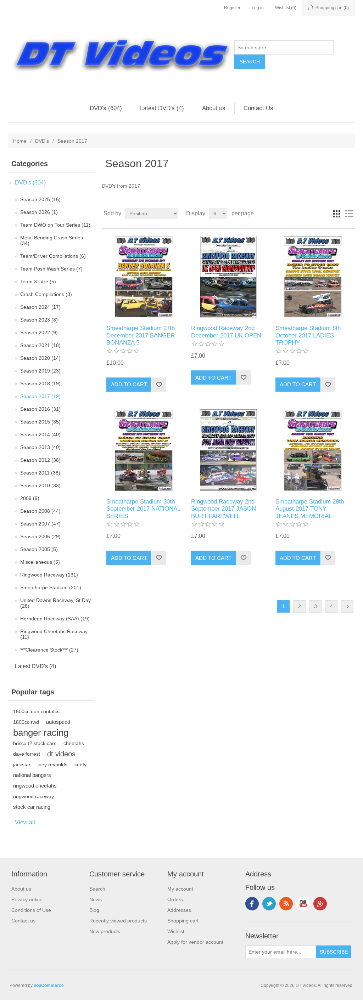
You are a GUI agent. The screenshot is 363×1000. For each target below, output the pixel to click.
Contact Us (258, 108)
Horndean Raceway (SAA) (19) (55, 618)
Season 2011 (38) (40, 473)
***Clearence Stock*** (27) (49, 650)
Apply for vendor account (195, 942)
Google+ (320, 903)
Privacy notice (27, 899)
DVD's (42, 141)
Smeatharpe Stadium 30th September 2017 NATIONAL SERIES (143, 508)
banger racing (40, 733)
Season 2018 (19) (40, 383)
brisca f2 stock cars (34, 743)
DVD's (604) (106, 108)
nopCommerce (49, 985)
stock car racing (31, 807)
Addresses (179, 910)
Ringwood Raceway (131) (49, 575)
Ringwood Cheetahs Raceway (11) (54, 634)
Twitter (269, 903)
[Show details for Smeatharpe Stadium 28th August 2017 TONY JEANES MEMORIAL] (313, 450)
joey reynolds (52, 764)
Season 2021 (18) (40, 345)
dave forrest (26, 754)
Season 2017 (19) (40, 396)
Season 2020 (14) (40, 358)
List (349, 213)
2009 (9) (29, 498)
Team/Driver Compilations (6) (53, 256)
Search (97, 889)
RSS (286, 903)
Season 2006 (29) (40, 536)
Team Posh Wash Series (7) (51, 269)
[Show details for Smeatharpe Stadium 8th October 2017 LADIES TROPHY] (313, 277)
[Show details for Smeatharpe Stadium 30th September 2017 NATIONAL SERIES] (144, 450)
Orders (175, 899)
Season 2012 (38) (40, 460)
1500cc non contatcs (36, 711)
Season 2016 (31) (40, 409)
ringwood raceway (33, 796)
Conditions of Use (31, 910)
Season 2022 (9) (39, 332)
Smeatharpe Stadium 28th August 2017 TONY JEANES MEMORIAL (309, 508)
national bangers (32, 775)
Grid (336, 213)
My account (180, 889)
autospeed (58, 722)
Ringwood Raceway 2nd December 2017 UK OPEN (226, 332)
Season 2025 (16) (40, 199)
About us (213, 108)
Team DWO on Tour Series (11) (55, 225)
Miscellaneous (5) (40, 562)
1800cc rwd (26, 722)
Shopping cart (183, 921)
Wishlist (175, 931)
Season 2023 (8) (39, 320)
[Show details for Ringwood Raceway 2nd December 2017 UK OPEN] (228, 277)
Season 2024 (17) (40, 307)
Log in (258, 7)
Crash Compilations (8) (46, 294)
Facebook (252, 903)
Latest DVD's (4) (162, 108)
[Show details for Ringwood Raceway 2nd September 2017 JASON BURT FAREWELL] (228, 450)
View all (25, 822)
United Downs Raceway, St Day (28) (55, 603)
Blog (94, 910)
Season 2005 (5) (39, 549)
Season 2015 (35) (40, 422)
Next (347, 606)
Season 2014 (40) (40, 434)
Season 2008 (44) (40, 511)
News (95, 899)
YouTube (303, 903)
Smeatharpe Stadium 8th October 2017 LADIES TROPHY (308, 335)
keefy (80, 764)
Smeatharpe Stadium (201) (50, 587)
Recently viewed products (118, 921)
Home (20, 141)
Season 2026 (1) (39, 212)
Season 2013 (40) (40, 447)
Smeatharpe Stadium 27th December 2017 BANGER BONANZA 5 (140, 335)
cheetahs (73, 743)
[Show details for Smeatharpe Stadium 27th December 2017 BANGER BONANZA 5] (144, 277)
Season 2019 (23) (40, 371)
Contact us (23, 921)
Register (232, 7)
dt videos (61, 754)
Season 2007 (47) (40, 524)
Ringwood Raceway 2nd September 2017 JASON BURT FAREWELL (223, 508)
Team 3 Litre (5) (38, 281)
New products (104, 931)
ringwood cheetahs (35, 786)
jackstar (21, 764)
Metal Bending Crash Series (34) (51, 240)
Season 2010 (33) (40, 485)
